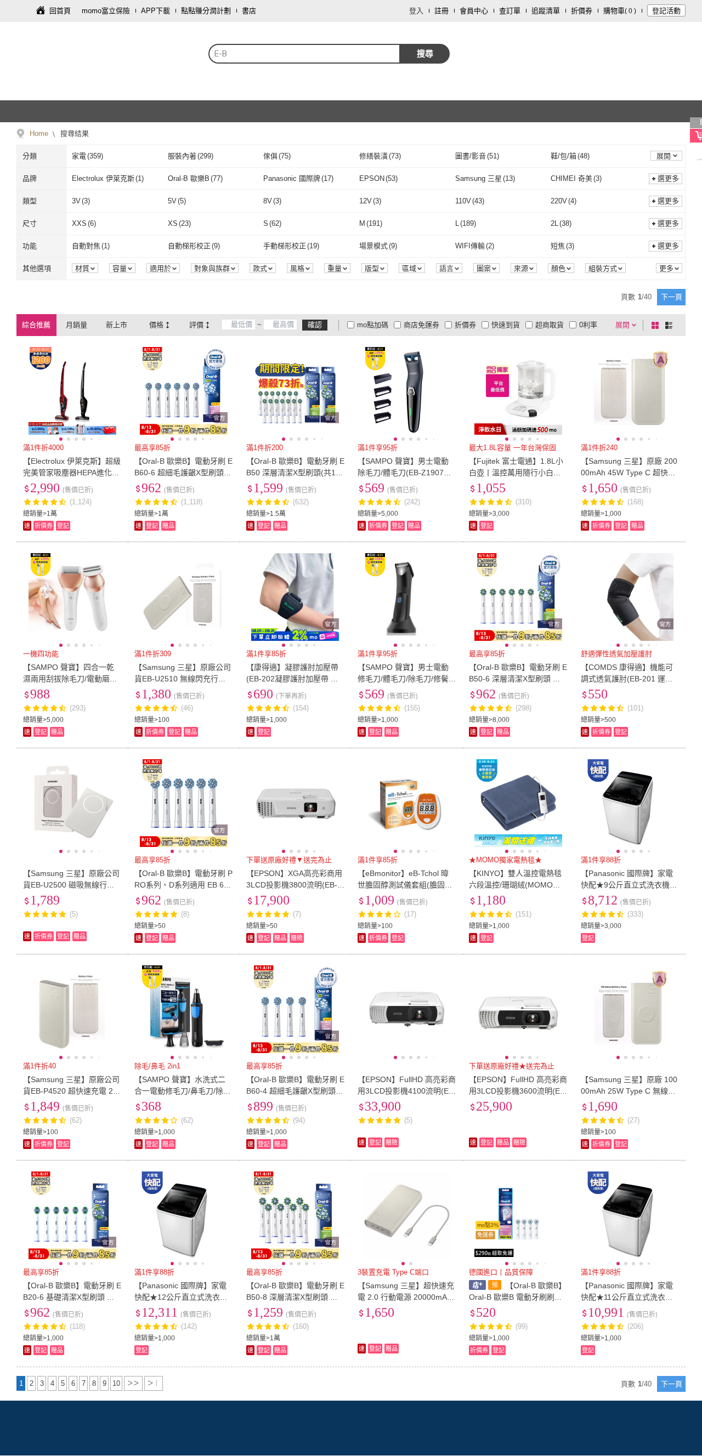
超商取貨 (549, 325)
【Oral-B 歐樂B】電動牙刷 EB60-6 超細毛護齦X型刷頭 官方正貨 (183, 472)
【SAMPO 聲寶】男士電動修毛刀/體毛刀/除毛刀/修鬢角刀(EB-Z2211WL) (403, 679)
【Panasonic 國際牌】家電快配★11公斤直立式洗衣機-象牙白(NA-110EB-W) (628, 1297)
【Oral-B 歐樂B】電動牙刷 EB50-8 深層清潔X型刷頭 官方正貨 (295, 1297)
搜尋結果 (73, 133)
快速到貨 (505, 325)
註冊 (441, 11)
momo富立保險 (106, 11)
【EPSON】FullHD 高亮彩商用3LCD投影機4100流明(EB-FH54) (407, 1091)
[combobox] (304, 54)
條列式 (670, 325)
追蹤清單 (545, 11)
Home (39, 133)
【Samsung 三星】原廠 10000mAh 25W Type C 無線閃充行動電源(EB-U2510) (629, 1091)
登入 (416, 11)
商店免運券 (421, 325)
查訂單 (509, 11)
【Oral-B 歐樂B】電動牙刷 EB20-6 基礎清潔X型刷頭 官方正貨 (72, 1297)
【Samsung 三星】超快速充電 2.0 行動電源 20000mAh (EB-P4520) (406, 1297)
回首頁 (60, 11)
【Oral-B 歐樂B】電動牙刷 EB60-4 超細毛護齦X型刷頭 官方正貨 (295, 1091)
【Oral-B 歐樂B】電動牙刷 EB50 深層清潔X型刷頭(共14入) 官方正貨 (295, 472)
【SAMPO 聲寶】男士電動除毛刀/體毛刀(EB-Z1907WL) (404, 472)
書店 (249, 11)
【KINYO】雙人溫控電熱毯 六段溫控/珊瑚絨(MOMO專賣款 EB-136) (515, 885)
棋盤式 (657, 325)
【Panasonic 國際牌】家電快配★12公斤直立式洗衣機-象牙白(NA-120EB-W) (182, 1297)
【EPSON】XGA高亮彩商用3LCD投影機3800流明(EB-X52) (294, 885)
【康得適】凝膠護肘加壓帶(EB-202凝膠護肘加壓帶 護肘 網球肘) (292, 679)
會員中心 (474, 11)
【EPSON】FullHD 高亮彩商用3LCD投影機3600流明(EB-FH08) (518, 1091)
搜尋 (425, 53)
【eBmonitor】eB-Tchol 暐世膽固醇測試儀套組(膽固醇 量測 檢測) (405, 885)
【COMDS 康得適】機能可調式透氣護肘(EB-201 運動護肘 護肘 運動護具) (627, 679)
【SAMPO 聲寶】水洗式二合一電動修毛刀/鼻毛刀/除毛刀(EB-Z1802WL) (182, 1091)
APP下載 (155, 11)
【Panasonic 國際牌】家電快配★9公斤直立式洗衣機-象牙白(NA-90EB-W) (627, 885)
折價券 (581, 11)
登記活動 (666, 11)
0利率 (588, 325)
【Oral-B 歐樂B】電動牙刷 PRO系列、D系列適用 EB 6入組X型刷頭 (183, 885)
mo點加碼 (372, 325)
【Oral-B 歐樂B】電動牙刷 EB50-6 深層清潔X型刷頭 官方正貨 (518, 679)
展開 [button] (663, 156)
